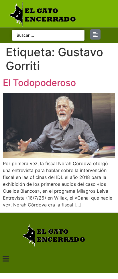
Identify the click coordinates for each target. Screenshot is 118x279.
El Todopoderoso (39, 82)
